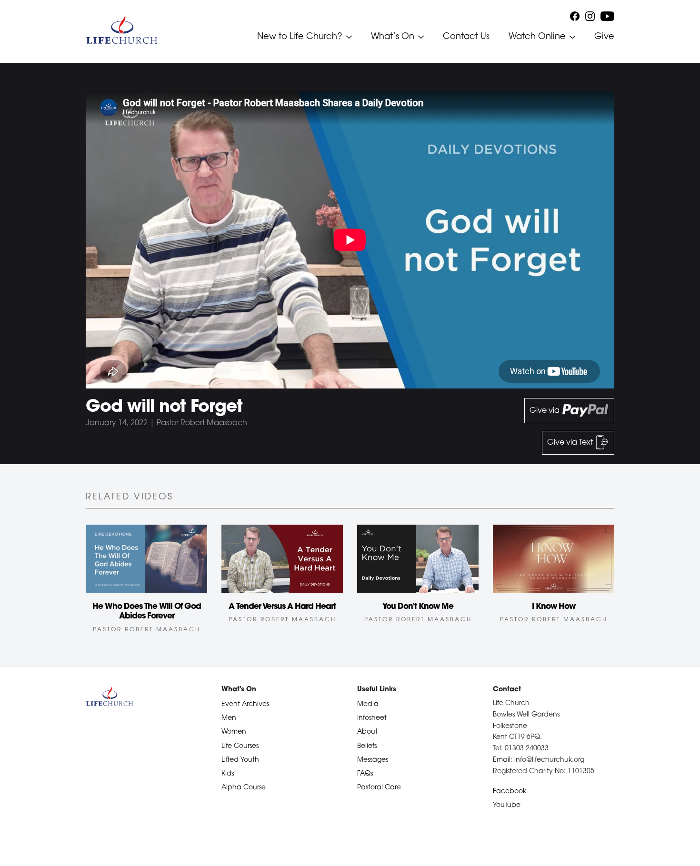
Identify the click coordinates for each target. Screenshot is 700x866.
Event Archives (245, 704)
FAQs (365, 773)
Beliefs (367, 746)
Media (368, 704)
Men (228, 718)
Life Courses (240, 746)
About (367, 732)
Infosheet (372, 718)
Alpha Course (243, 787)
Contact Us (466, 37)
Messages (372, 760)
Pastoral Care (379, 787)
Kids (227, 773)
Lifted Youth (240, 760)
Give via (545, 411)
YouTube (506, 805)
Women (233, 732)
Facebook (509, 791)
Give (604, 37)
